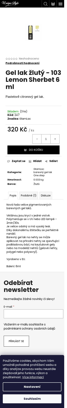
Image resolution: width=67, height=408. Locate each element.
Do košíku (36, 150)
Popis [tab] (13, 195)
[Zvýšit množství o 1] (54, 138)
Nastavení (32, 387)
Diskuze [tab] (46, 195)
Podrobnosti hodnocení (22, 63)
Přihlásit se (16, 341)
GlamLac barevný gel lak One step (43, 172)
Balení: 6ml (14, 266)
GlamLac (25, 119)
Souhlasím (32, 399)
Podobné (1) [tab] (28, 195)
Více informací (33, 377)
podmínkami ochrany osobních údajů (29, 328)
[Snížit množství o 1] (37, 138)
